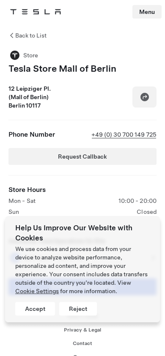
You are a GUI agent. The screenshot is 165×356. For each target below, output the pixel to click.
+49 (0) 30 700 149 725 (124, 134)
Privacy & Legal (82, 330)
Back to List (31, 35)
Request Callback (82, 156)
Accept (35, 308)
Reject (78, 308)
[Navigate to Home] (35, 12)
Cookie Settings (37, 291)
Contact (82, 343)
